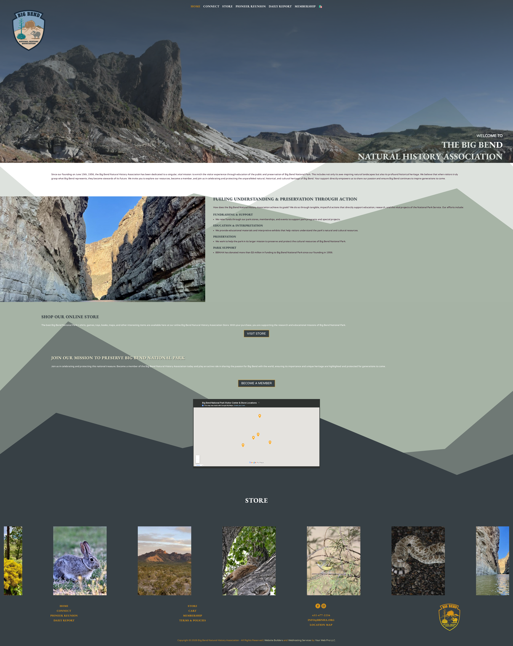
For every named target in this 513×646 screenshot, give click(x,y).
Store (227, 6)
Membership (305, 6)
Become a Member (256, 383)
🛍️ (320, 6)
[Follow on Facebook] (317, 606)
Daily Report (280, 6)
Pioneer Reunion (251, 6)
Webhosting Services (299, 640)
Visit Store (256, 333)
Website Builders (273, 640)
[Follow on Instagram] (323, 606)
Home (195, 6)
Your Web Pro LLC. (325, 640)
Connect (211, 6)
